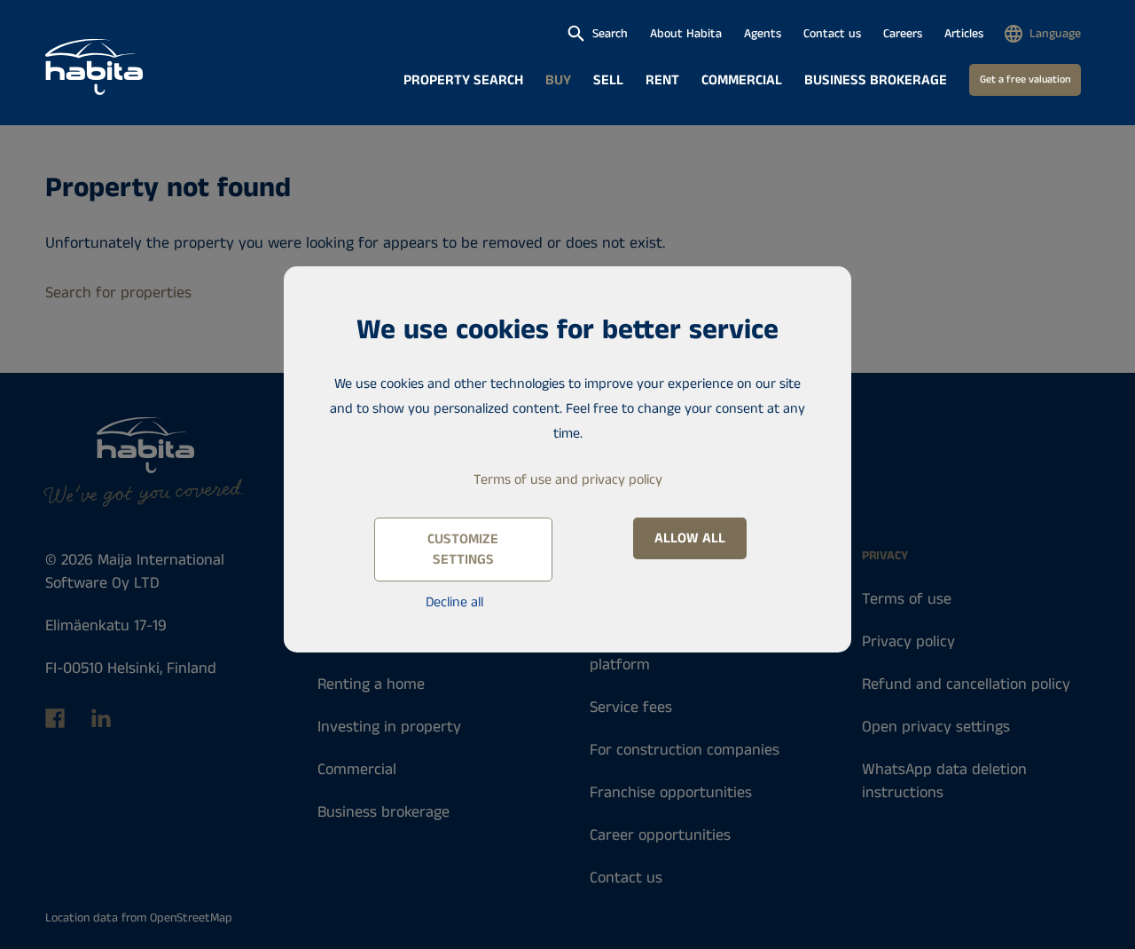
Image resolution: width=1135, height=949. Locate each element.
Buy (558, 80)
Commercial (741, 80)
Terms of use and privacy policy (568, 480)
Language (1055, 34)
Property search (463, 80)
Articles (963, 34)
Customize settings (462, 549)
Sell (608, 80)
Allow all (689, 538)
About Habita (686, 34)
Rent (662, 80)
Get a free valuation (1025, 79)
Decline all (454, 602)
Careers (902, 34)
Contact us (832, 34)
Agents (762, 34)
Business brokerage (875, 80)
